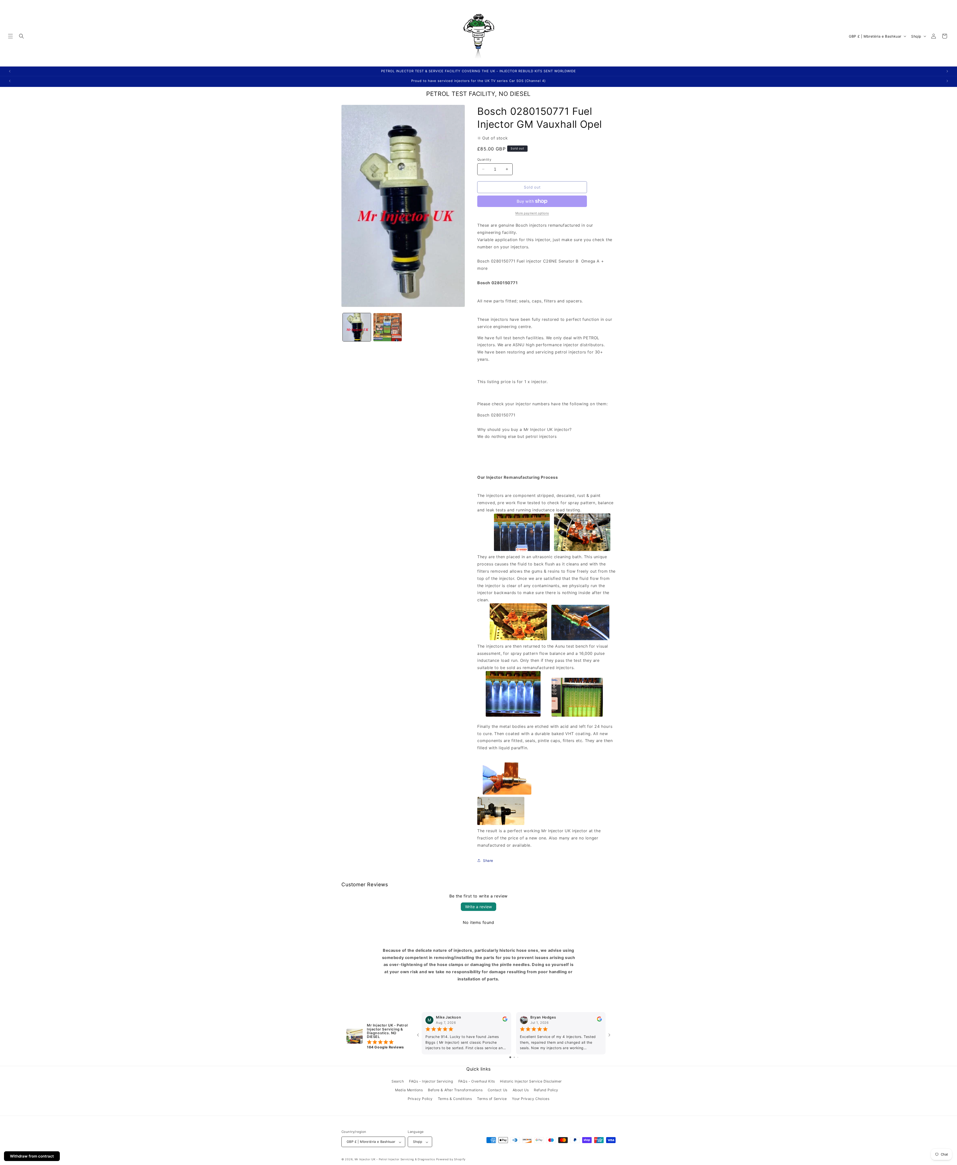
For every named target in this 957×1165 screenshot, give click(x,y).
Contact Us (497, 1090)
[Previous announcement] (9, 71)
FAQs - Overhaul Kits (476, 1081)
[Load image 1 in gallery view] (357, 327)
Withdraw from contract (32, 1156)
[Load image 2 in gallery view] (387, 327)
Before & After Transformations (455, 1090)
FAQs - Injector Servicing (431, 1081)
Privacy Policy (420, 1099)
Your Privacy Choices (530, 1099)
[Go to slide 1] (510, 1057)
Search (398, 1081)
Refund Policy (546, 1090)
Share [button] (488, 860)
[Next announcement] (947, 71)
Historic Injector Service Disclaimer (531, 1081)
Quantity (484, 159)
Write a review (478, 906)
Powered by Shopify (451, 1159)
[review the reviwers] (504, 1020)
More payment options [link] (532, 213)
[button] (10, 36)
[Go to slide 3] (517, 1057)
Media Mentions (409, 1090)
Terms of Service (492, 1099)
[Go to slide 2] (514, 1057)
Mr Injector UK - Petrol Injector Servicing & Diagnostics (395, 1159)
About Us (521, 1090)
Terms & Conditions (455, 1099)
